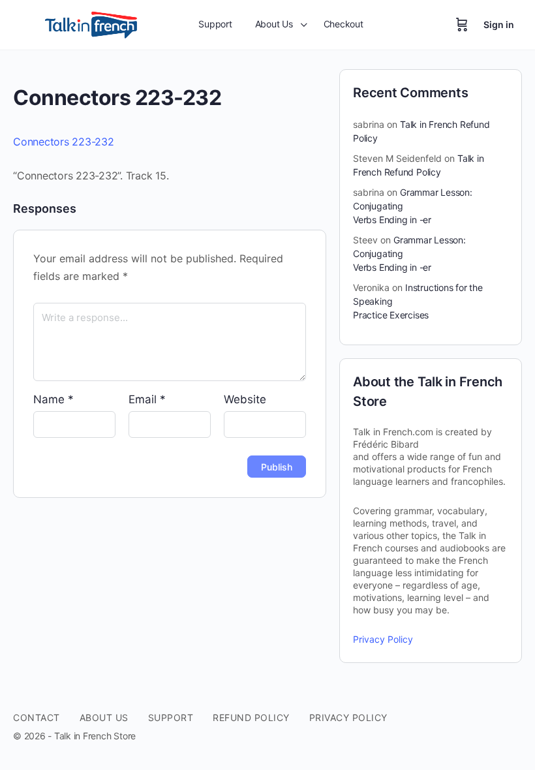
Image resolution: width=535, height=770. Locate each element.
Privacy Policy (383, 639)
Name (53, 399)
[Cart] (461, 25)
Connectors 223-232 (63, 141)
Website (245, 399)
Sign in (498, 24)
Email (147, 399)
